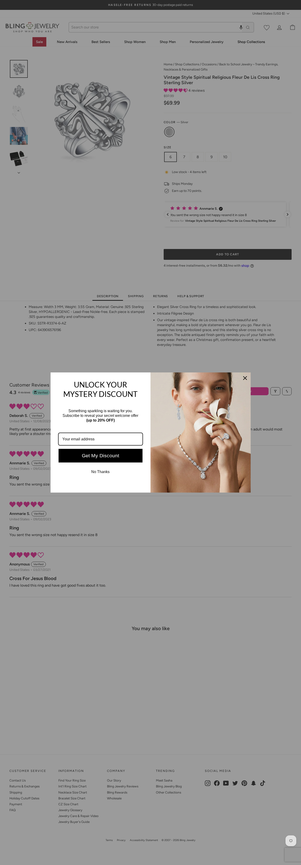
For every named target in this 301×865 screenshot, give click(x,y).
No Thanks (100, 472)
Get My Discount (100, 455)
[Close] (245, 378)
